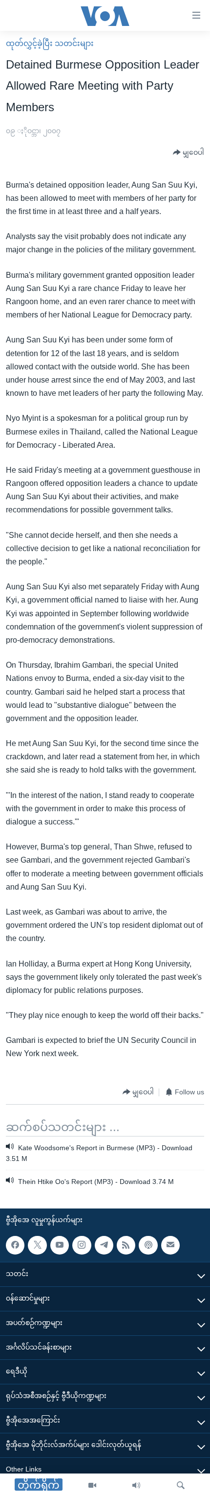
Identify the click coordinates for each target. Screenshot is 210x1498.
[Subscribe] (170, 1245)
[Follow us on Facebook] (15, 1245)
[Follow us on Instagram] (81, 1245)
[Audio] (136, 1486)
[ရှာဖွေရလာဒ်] (180, 1486)
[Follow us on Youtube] (59, 1245)
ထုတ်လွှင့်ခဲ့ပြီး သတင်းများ (50, 43)
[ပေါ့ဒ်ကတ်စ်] (148, 1245)
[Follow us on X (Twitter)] (37, 1245)
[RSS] (126, 1245)
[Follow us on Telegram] (104, 1245)
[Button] (188, 153)
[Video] (92, 1486)
